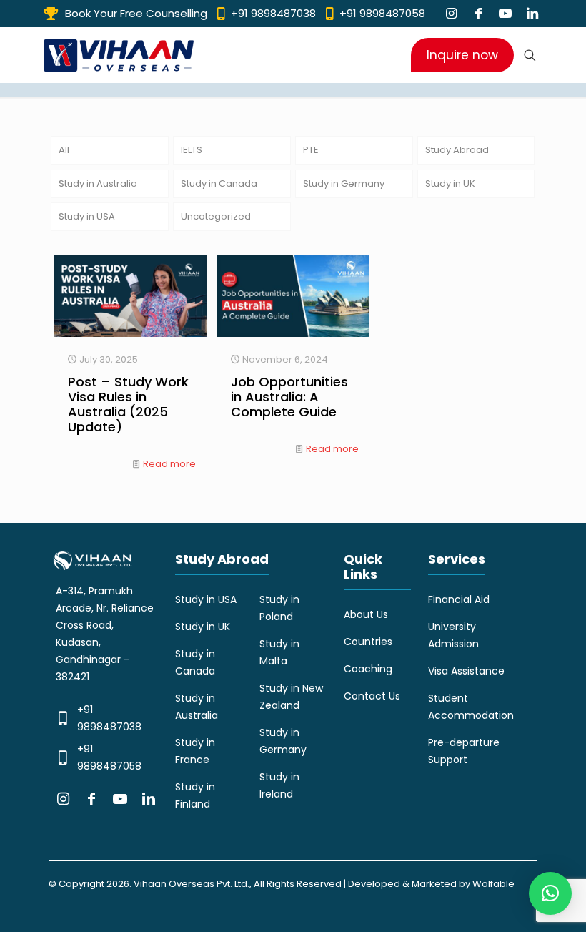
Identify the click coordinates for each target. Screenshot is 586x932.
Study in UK (450, 183)
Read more (169, 464)
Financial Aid (459, 599)
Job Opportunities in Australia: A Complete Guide (289, 397)
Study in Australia (98, 183)
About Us (366, 614)
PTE (311, 150)
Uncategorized (216, 216)
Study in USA (87, 216)
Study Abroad (457, 150)
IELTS (191, 150)
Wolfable (493, 884)
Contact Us (372, 696)
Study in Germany (343, 183)
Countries (368, 641)
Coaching (368, 669)
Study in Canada (219, 183)
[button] (550, 893)
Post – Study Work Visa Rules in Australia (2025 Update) (128, 404)
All (64, 150)
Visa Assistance (466, 671)
